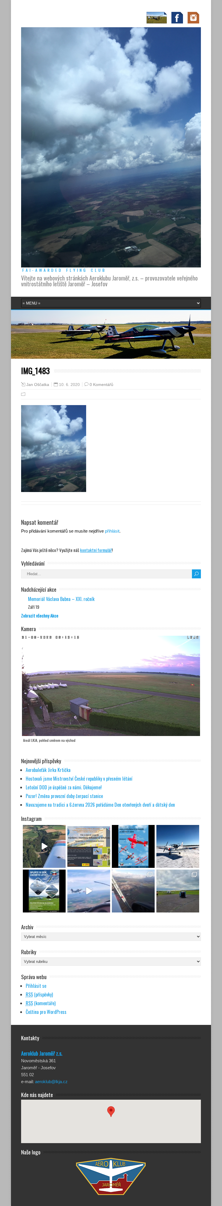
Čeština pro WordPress (46, 1011)
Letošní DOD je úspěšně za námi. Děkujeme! (64, 787)
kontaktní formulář (96, 550)
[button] (111, 1116)
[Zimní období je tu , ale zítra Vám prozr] (177, 846)
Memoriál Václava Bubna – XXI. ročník (61, 598)
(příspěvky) (39, 994)
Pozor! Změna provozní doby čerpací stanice (64, 796)
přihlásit (112, 531)
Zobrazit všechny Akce (39, 615)
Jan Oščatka (37, 384)
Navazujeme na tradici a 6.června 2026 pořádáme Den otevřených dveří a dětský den (100, 804)
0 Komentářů (101, 384)
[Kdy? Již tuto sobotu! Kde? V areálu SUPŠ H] (88, 846)
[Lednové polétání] (133, 891)
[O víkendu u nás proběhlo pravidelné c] (177, 891)
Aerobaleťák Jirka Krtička (48, 769)
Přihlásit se (36, 985)
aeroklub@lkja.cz (51, 1081)
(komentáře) (41, 1003)
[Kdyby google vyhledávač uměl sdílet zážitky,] (44, 846)
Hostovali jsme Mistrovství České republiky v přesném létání (79, 778)
